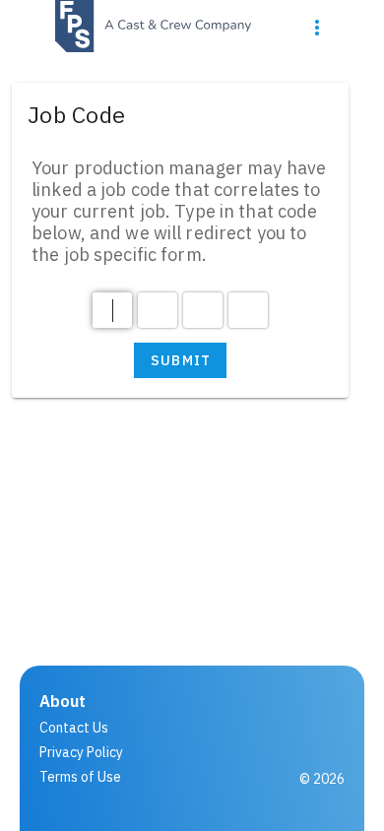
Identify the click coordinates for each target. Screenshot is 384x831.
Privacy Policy (81, 752)
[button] (317, 27)
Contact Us (73, 727)
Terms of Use (80, 777)
